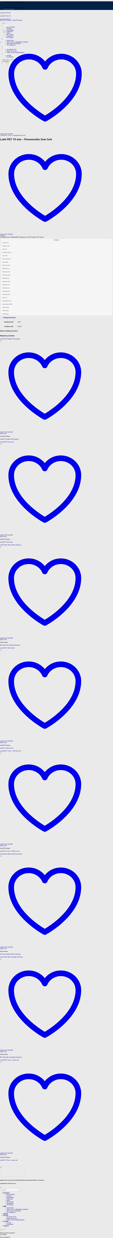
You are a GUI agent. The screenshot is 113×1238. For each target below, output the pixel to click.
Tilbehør (4, 307)
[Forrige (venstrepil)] (0, 1230)
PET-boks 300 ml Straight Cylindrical (11, 1057)
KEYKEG (4, 268)
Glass (3, 255)
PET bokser (10, 1202)
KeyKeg (9, 1196)
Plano (3, 297)
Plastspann (5, 294)
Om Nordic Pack (11, 1217)
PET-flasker (5, 265)
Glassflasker (5, 259)
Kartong (4, 262)
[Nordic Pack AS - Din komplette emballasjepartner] (5, 16)
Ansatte (9, 1222)
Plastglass (4, 246)
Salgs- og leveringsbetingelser (15, 1220)
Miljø (4, 1206)
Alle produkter (11, 1194)
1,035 (19, 322)
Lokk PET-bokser (17, 20)
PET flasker (10, 1205)
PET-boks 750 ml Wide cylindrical (10, 645)
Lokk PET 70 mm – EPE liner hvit (10, 851)
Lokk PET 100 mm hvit (6, 748)
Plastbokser (5, 281)
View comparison (5, 1237)
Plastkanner (5, 291)
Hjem (1, 20)
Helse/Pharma (5, 301)
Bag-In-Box (5, 271)
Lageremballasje (6, 304)
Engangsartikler (6, 252)
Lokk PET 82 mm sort (6, 542)
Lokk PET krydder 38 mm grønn (9, 439)
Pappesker (10, 1199)
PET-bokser (7, 20)
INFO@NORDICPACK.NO (21, 1180)
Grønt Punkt (10, 40)
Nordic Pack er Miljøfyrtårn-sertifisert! (17, 42)
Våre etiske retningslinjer (14, 1211)
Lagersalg (4, 313)
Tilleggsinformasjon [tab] (9, 317)
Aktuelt (5, 1214)
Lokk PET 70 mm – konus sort (9, 1160)
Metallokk (4, 278)
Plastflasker (5, 284)
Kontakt (5, 1221)
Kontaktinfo (10, 1224)
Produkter (6, 1193)
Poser (3, 249)
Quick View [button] (3, 433)
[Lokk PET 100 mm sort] (7, 30)
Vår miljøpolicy (11, 1212)
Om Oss (5, 1215)
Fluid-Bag (4, 310)
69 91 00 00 (12, 1180)
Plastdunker (5, 288)
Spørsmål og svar (12, 1218)
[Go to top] (0, 1187)
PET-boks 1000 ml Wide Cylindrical (10, 954)
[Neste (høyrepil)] (2, 1230)
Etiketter (4, 242)
